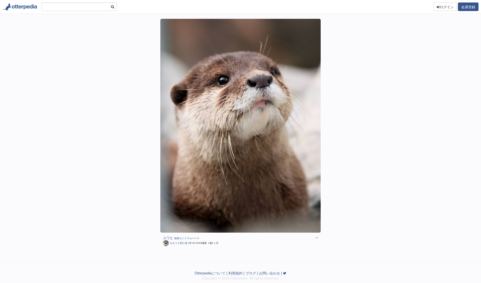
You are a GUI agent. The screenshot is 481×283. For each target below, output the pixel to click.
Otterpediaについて (210, 272)
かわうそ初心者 (178, 243)
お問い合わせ (269, 272)
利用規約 (235, 272)
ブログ (251, 272)
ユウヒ (168, 237)
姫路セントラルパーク (186, 238)
